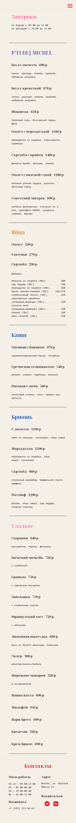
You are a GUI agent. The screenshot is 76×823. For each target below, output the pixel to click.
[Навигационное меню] (70, 6)
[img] (55, 803)
